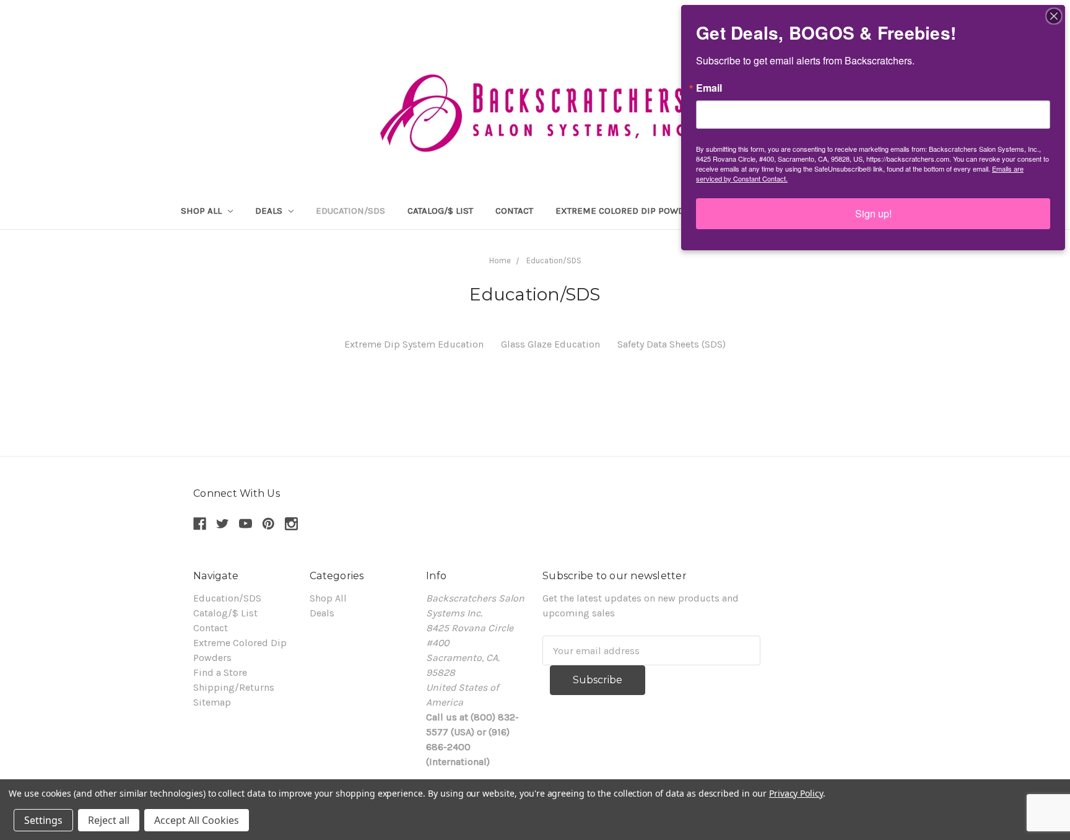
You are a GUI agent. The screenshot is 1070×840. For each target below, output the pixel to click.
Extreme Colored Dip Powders (628, 210)
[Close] (1053, 16)
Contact (514, 210)
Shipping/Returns (233, 687)
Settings (43, 820)
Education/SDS (350, 210)
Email (709, 88)
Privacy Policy (796, 793)
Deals (270, 210)
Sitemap (212, 702)
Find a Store (220, 672)
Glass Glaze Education (550, 344)
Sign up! (873, 213)
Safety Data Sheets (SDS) (671, 344)
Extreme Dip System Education (414, 344)
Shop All (202, 210)
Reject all (108, 820)
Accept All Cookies (196, 820)
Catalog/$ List (440, 210)
